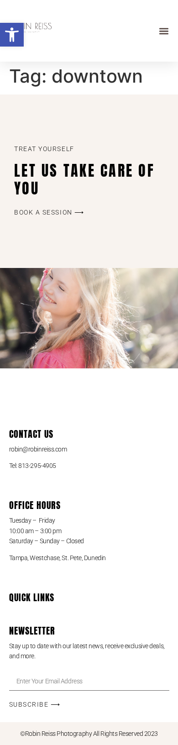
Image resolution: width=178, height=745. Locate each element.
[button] (12, 35)
